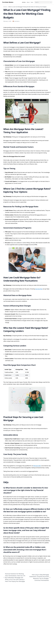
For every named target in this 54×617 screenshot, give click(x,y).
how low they (38, 289)
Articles (5, 6)
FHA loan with (37, 465)
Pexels (32, 124)
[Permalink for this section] (42, 42)
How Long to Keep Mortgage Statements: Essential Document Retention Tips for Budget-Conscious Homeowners (39, 577)
